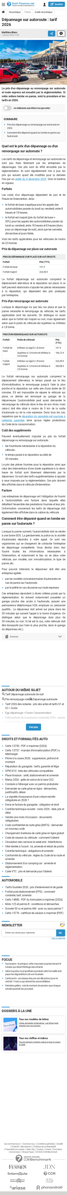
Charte (48, 1149)
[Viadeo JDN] (49, 1180)
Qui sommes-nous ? (12, 1144)
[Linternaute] (18, 1173)
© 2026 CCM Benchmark (46, 1152)
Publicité (15, 1146)
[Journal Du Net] (49, 1167)
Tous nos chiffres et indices (33, 1038)
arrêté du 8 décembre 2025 (30, 179)
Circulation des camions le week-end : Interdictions (33, 842)
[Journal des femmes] (18, 1167)
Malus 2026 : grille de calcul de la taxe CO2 (29, 779)
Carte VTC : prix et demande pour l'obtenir (28, 871)
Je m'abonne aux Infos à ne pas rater (31, 108)
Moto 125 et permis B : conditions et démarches (32, 904)
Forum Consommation (38, 713)
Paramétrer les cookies (14, 1149)
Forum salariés (46, 726)
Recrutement (26, 1146)
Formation (57, 1149)
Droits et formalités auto (25, 739)
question (59, 4)
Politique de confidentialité (45, 1146)
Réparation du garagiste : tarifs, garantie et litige (32, 766)
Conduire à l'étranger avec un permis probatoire (31, 784)
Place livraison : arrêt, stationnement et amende (31, 775)
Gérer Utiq (30, 1149)
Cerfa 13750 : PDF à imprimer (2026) (26, 746)
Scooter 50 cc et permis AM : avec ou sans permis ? (34, 908)
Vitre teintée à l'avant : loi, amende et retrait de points (34, 846)
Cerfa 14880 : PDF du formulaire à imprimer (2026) (34, 899)
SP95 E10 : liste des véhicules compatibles (29, 771)
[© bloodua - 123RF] (33, 63)
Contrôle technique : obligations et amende (29, 851)
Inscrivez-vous (29, 1144)
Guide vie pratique (43, 12)
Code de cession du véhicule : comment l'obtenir (32, 837)
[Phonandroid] (49, 1187)
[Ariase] (18, 1187)
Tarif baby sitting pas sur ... (20, 726)
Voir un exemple (58, 938)
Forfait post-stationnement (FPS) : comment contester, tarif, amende (30, 893)
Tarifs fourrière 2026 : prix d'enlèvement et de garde (34, 887)
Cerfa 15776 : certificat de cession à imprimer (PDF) (34, 913)
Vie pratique (14, 12)
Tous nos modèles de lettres (34, 1019)
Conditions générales (46, 1144)
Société (60, 1144)
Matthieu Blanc (9, 32)
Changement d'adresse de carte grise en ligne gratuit (34, 833)
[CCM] (49, 1174)
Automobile (12, 880)
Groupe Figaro (28, 1152)
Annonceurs (15, 1152)
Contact (40, 1149)
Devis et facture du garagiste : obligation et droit (32, 804)
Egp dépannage (14, 713)
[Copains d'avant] (18, 1180)
